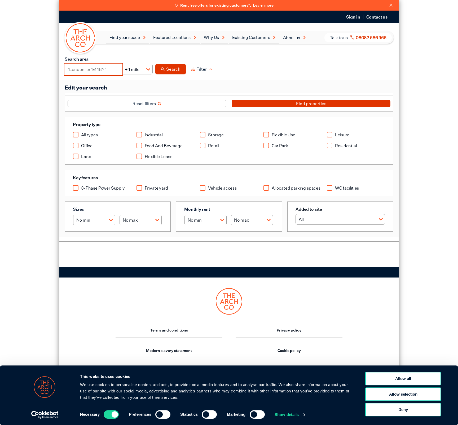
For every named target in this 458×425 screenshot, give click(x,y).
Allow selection (403, 394)
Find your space (124, 37)
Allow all (403, 378)
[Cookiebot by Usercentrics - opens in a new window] (45, 415)
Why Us (211, 37)
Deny (403, 409)
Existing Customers (251, 37)
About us (291, 37)
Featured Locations (172, 37)
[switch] (162, 414)
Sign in (353, 17)
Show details (287, 414)
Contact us (377, 17)
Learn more (263, 5)
